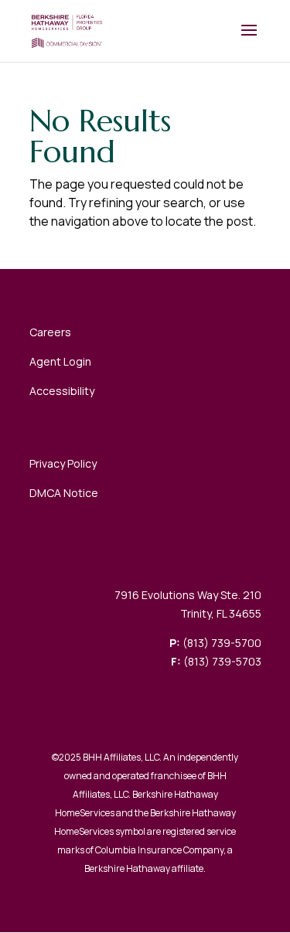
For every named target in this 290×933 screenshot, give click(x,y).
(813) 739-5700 (222, 642)
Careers (50, 332)
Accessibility (61, 390)
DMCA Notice (63, 492)
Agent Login (60, 361)
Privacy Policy (63, 463)
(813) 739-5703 (222, 661)
